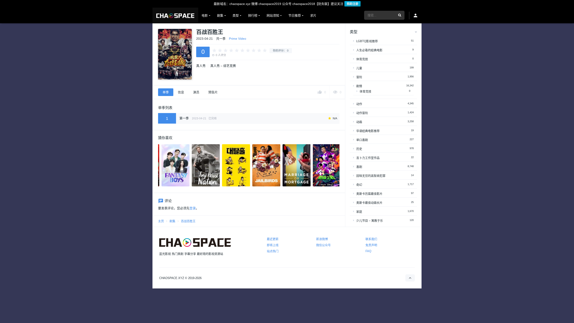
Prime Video (237, 38)
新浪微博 (322, 239)
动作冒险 (362, 113)
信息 (181, 92)
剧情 (359, 86)
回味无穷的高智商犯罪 (370, 175)
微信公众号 (323, 245)
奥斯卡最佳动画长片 (369, 202)
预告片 (213, 92)
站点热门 (272, 251)
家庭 (359, 211)
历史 (359, 149)
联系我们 (371, 239)
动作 (359, 104)
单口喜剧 (362, 140)
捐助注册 (352, 3)
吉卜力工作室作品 (368, 157)
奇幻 (359, 184)
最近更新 (272, 239)
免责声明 (371, 245)
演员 (196, 92)
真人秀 (201, 66)
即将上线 (272, 245)
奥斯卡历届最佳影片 (369, 193)
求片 (313, 15)
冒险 (359, 77)
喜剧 (359, 166)
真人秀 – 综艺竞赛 (223, 66)
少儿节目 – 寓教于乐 (369, 220)
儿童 (359, 68)
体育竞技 (362, 59)
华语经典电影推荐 (368, 131)
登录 (192, 208)
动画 (359, 122)
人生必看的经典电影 (369, 50)
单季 (166, 92)
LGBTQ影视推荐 (367, 41)
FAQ (368, 251)
